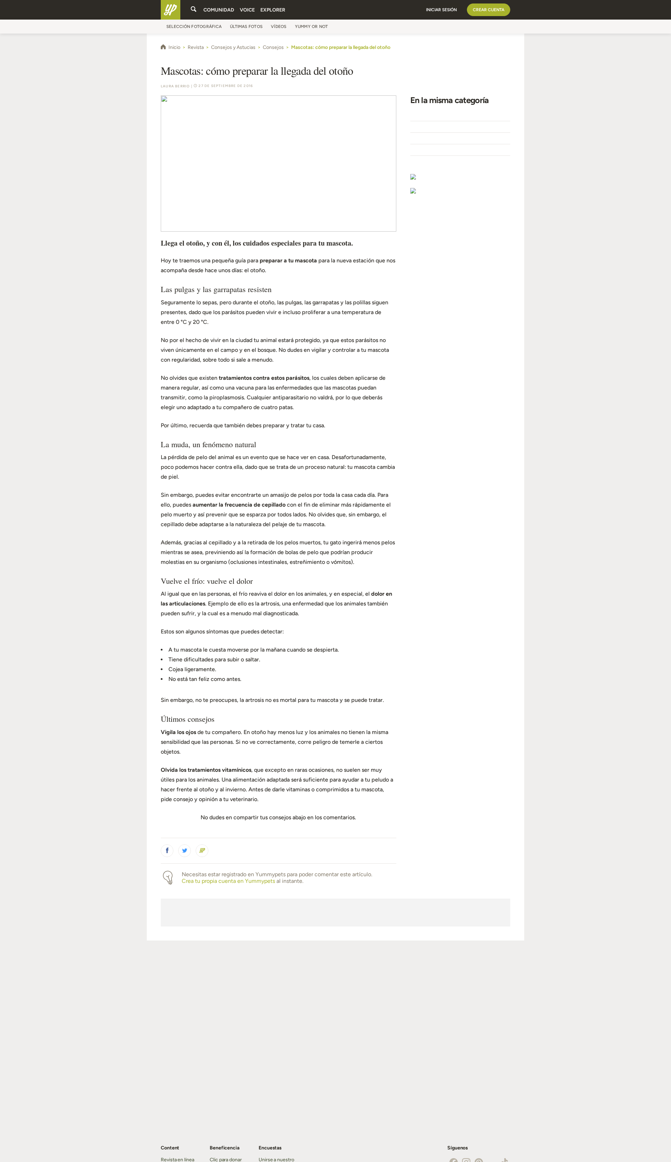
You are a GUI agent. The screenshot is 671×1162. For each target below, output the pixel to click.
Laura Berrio (175, 86)
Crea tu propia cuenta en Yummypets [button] (228, 881)
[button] (167, 850)
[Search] (193, 9)
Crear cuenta (488, 9)
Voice (247, 10)
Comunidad (218, 10)
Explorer (272, 10)
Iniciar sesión (441, 9)
